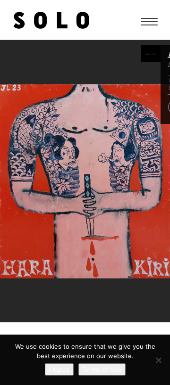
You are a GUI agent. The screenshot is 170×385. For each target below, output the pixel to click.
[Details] (151, 53)
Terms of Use (102, 369)
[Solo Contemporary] (51, 19)
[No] (158, 360)
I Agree (59, 369)
